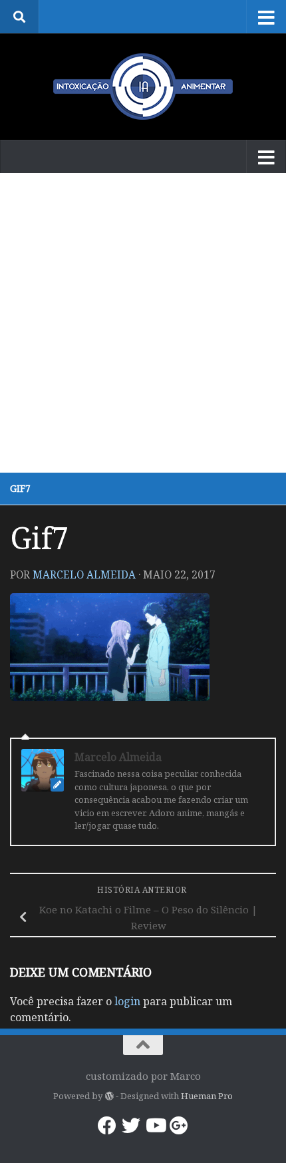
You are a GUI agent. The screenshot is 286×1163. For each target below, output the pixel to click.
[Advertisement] (143, 323)
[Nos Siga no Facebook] (107, 1125)
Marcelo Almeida (84, 574)
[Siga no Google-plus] (179, 1125)
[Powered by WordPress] (108, 1096)
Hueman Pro (207, 1096)
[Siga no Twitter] (131, 1125)
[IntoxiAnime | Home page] (143, 86)
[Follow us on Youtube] (155, 1125)
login (127, 1001)
